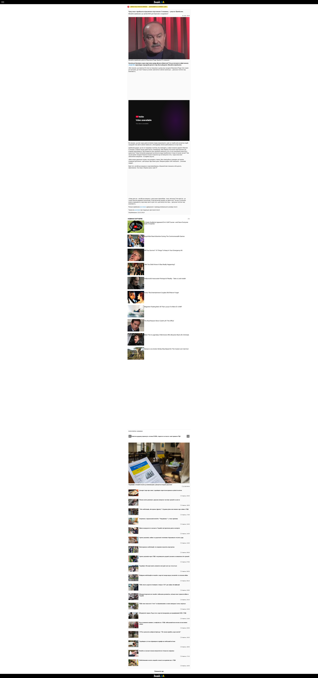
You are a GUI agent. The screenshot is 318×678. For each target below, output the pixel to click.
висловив (143, 207)
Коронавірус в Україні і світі (158, 6)
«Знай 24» (131, 65)
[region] (159, 86)
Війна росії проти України (139, 6)
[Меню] (2, 2)
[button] (130, 436)
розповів (137, 210)
